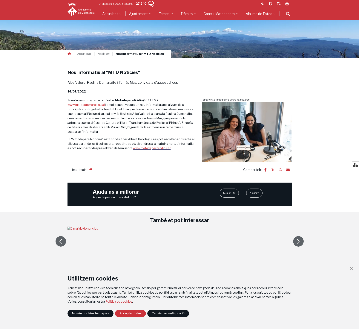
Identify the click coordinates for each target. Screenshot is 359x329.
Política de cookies (118, 301)
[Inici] (80, 9)
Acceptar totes (130, 313)
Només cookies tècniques (90, 313)
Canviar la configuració (168, 313)
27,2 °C (141, 3)
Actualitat (84, 53)
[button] (247, 131)
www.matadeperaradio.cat (86, 105)
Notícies (103, 53)
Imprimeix (79, 170)
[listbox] (112, 13)
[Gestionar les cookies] (355, 164)
